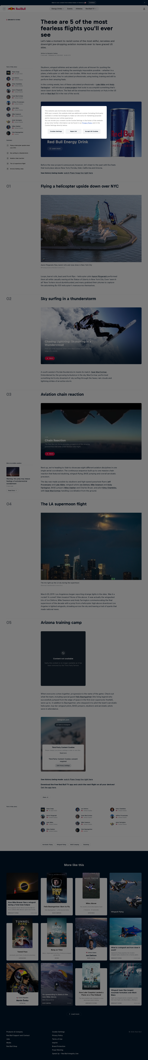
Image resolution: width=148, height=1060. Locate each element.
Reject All (73, 131)
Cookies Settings (56, 131)
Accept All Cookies (91, 131)
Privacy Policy (87, 123)
